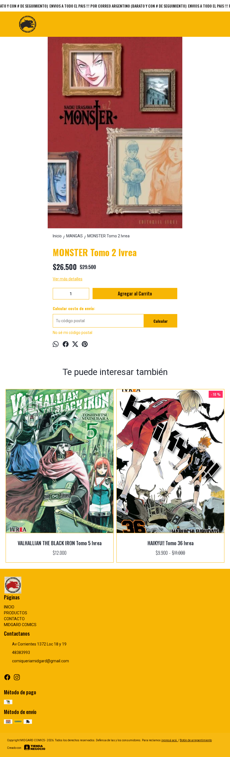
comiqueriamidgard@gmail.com (40, 661)
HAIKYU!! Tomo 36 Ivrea (171, 543)
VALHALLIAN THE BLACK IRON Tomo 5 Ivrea (60, 543)
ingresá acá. (169, 740)
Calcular (160, 321)
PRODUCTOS (15, 613)
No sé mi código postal (72, 332)
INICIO (9, 607)
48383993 (21, 652)
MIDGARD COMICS (20, 624)
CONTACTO (14, 619)
